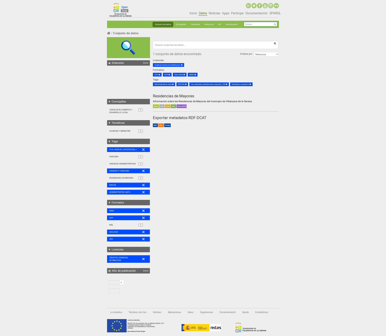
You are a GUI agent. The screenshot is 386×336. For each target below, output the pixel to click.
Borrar (145, 63)
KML (173, 106)
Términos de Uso (137, 312)
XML (161, 125)
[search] (275, 43)
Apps (225, 13)
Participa (237, 13)
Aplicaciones (174, 312)
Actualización (232, 24)
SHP (162, 106)
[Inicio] (120, 10)
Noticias (214, 13)
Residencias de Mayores (173, 96)
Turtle (167, 125)
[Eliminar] (182, 65)
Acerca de (208, 24)
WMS (156, 106)
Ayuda (245, 312)
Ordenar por (246, 54)
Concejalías (181, 24)
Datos (203, 13)
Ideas (190, 312)
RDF (155, 125)
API (219, 24)
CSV (167, 106)
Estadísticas (261, 312)
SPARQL (275, 13)
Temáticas (195, 24)
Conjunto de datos (163, 24)
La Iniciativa (116, 312)
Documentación (256, 13)
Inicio (193, 13)
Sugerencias (206, 312)
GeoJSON (181, 106)
